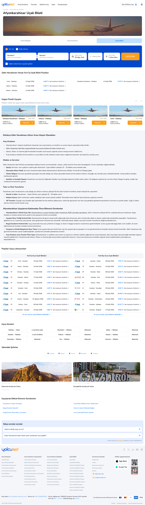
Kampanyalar (62, 4)
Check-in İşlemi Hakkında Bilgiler (84, 408)
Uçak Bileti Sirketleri (75, 462)
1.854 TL (57, 266)
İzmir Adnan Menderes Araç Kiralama (34, 473)
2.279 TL (128, 81)
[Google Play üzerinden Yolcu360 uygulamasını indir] (121, 467)
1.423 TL (57, 261)
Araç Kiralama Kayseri (30, 479)
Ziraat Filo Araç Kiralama (53, 473)
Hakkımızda (95, 460)
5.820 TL (128, 283)
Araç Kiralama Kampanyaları (9, 471)
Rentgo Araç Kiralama (52, 468)
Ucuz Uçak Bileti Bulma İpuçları (84, 412)
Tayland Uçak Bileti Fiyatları (77, 479)
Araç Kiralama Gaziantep (30, 482)
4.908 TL (128, 299)
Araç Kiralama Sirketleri (8, 462)
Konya (73, 353)
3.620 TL (57, 294)
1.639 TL (57, 272)
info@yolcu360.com (100, 477)
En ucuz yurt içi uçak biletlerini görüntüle (36, 314)
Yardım (121, 441)
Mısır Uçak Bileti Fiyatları (76, 484)
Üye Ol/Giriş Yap (128, 4)
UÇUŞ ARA (130, 56)
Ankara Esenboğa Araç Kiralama (32, 465)
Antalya (51, 353)
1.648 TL (57, 277)
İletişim (94, 471)
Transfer (34, 4)
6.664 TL (128, 272)
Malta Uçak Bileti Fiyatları (76, 490)
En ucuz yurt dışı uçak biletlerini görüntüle (107, 314)
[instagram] (141, 450)
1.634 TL (57, 304)
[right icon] (141, 101)
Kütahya (95, 353)
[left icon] (136, 101)
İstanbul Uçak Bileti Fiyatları (77, 465)
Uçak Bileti (119, 41)
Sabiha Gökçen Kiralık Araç (31, 462)
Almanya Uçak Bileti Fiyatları (77, 482)
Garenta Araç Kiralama (53, 462)
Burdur (62, 353)
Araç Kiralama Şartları (7, 476)
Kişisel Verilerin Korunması (135, 503)
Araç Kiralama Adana (29, 484)
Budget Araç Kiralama (52, 465)
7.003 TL (128, 261)
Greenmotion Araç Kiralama (54, 479)
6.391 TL (128, 288)
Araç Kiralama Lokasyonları (9, 465)
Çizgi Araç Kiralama (52, 476)
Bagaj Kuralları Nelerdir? (10, 408)
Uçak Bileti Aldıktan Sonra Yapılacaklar (86, 404)
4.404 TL (54, 81)
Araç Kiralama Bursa (29, 476)
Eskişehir (84, 353)
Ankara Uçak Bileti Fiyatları (77, 476)
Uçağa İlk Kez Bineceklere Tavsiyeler (14, 412)
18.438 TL (128, 294)
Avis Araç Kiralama (52, 460)
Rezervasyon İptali (97, 468)
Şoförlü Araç (44, 4)
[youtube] (137, 450)
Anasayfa (5, 9)
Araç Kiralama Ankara (30, 471)
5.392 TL (54, 86)
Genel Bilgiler (26, 41)
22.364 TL (128, 277)
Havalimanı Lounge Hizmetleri (12, 404)
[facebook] (124, 450)
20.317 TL (128, 304)
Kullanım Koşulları (122, 503)
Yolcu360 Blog (5, 473)
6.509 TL (128, 310)
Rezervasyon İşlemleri (98, 465)
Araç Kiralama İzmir (29, 468)
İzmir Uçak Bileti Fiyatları (76, 471)
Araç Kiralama (23, 4)
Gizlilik (113, 503)
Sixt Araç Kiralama (52, 471)
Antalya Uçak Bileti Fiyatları (77, 468)
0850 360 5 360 (99, 474)
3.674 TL (128, 266)
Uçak (53, 4)
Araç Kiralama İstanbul (30, 460)
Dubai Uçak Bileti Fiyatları (76, 473)
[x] (128, 450)
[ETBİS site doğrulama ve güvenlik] (134, 471)
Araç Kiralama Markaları (8, 468)
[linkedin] (133, 450)
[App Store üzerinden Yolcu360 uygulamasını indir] (121, 461)
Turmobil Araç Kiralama (53, 484)
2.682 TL (57, 310)
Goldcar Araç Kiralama (53, 482)
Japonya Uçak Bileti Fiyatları (77, 487)
